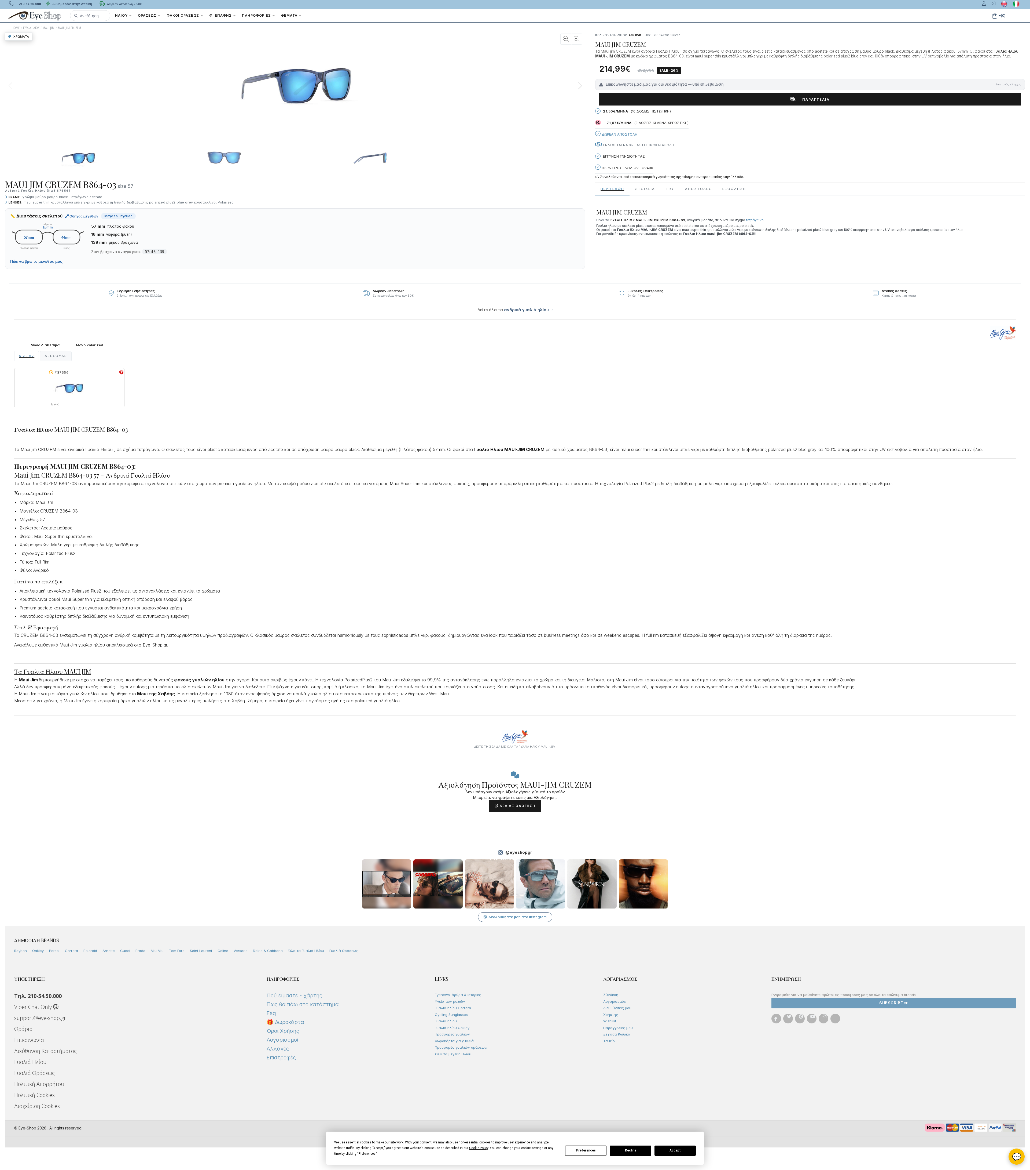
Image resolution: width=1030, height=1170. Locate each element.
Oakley (38, 951)
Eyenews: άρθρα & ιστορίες (458, 995)
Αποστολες (698, 189)
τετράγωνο (755, 220)
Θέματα (290, 15)
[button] (90, 15)
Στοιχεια (645, 189)
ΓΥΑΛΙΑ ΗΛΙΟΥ (31, 28)
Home (16, 28)
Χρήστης (610, 1014)
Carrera (71, 951)
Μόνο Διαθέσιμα (45, 345)
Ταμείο (609, 1041)
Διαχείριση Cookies (37, 1106)
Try (670, 189)
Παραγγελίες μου (618, 1028)
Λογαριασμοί (282, 1040)
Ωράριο (23, 1029)
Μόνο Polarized (89, 345)
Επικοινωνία (29, 1040)
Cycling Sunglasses (451, 1014)
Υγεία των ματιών (450, 1001)
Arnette (108, 951)
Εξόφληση (734, 189)
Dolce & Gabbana (268, 951)
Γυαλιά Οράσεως (343, 951)
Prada (140, 951)
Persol (54, 951)
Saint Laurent (201, 951)
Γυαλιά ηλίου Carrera (453, 1008)
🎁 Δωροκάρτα (285, 1022)
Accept (675, 1150)
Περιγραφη (612, 189)
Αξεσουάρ (56, 356)
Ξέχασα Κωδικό (616, 1034)
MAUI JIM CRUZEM (69, 28)
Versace (241, 951)
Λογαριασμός (614, 1001)
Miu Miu (157, 951)
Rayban (20, 951)
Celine (223, 951)
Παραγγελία (814, 99)
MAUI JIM (48, 28)
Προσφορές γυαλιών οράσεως (461, 1047)
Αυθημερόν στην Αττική (71, 4)
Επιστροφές (281, 1057)
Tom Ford (177, 951)
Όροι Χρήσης (283, 1031)
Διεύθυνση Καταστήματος (45, 1051)
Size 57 (26, 356)
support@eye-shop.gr (40, 1018)
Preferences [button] (367, 1154)
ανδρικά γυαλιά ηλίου (526, 309)
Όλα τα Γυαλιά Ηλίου (306, 951)
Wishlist (609, 1021)
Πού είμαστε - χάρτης (294, 995)
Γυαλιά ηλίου (446, 1021)
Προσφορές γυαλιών (452, 1034)
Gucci (125, 951)
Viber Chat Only (33, 1007)
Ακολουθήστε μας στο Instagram (517, 917)
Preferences (586, 1150)
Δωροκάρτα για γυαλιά (454, 1041)
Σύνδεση (610, 995)
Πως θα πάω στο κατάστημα (303, 1004)
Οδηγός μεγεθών (83, 216)
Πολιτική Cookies (34, 1095)
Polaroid (90, 951)
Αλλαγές (278, 1048)
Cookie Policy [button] (478, 1148)
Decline (630, 1150)
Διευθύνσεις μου (617, 1008)
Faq (271, 1013)
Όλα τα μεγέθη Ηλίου (453, 1054)
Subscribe (891, 1003)
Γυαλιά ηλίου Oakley (452, 1028)
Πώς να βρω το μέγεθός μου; (37, 261)
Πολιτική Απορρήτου (39, 1084)
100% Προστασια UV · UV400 (627, 168)
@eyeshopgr (518, 852)
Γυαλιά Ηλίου (30, 1062)
